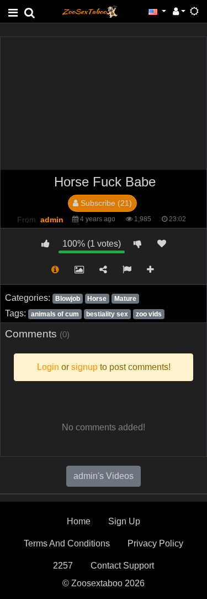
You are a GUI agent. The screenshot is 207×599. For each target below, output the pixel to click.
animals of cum (55, 314)
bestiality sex (107, 314)
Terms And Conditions (67, 543)
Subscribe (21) (105, 203)
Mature (125, 299)
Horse (97, 299)
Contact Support (122, 565)
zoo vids (149, 314)
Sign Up (124, 521)
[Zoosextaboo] (90, 10)
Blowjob (67, 299)
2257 (63, 565)
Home (79, 521)
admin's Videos (103, 476)
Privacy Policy (155, 543)
